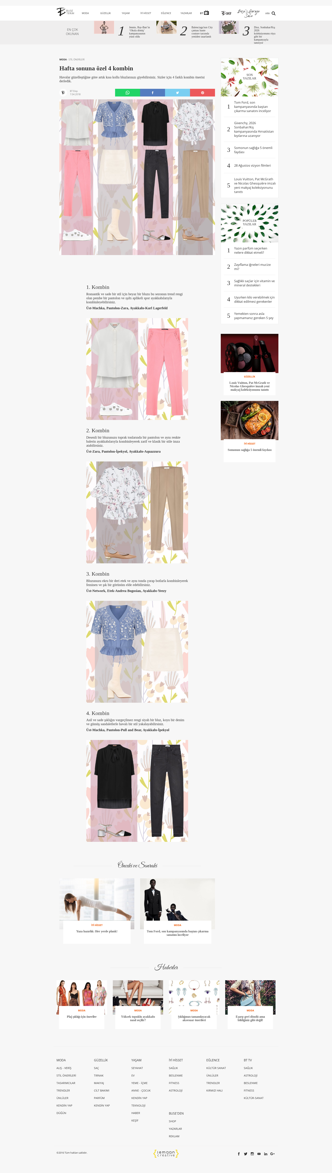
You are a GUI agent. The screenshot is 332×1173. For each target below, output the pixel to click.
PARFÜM (99, 1098)
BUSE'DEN (176, 1113)
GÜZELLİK (105, 13)
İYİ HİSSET (145, 13)
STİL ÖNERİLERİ (77, 59)
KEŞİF (134, 1120)
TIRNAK (99, 1075)
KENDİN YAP (64, 1105)
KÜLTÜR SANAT (216, 1068)
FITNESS (174, 1083)
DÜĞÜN (61, 1113)
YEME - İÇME (139, 1083)
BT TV (248, 1060)
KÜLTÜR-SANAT (254, 1098)
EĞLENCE (166, 13)
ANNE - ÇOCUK (141, 1090)
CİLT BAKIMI (101, 1090)
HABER (135, 1113)
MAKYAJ (99, 1083)
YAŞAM (126, 13)
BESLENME (176, 1075)
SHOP (172, 1121)
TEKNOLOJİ (138, 1105)
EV (132, 1075)
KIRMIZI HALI (214, 1090)
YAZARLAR (186, 13)
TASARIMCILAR (65, 1083)
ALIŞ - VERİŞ (63, 1068)
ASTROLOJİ (176, 1090)
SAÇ (96, 1068)
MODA (85, 13)
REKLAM (174, 1136)
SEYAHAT (137, 1068)
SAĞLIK (173, 1068)
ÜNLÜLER (62, 1098)
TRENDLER (63, 1090)
